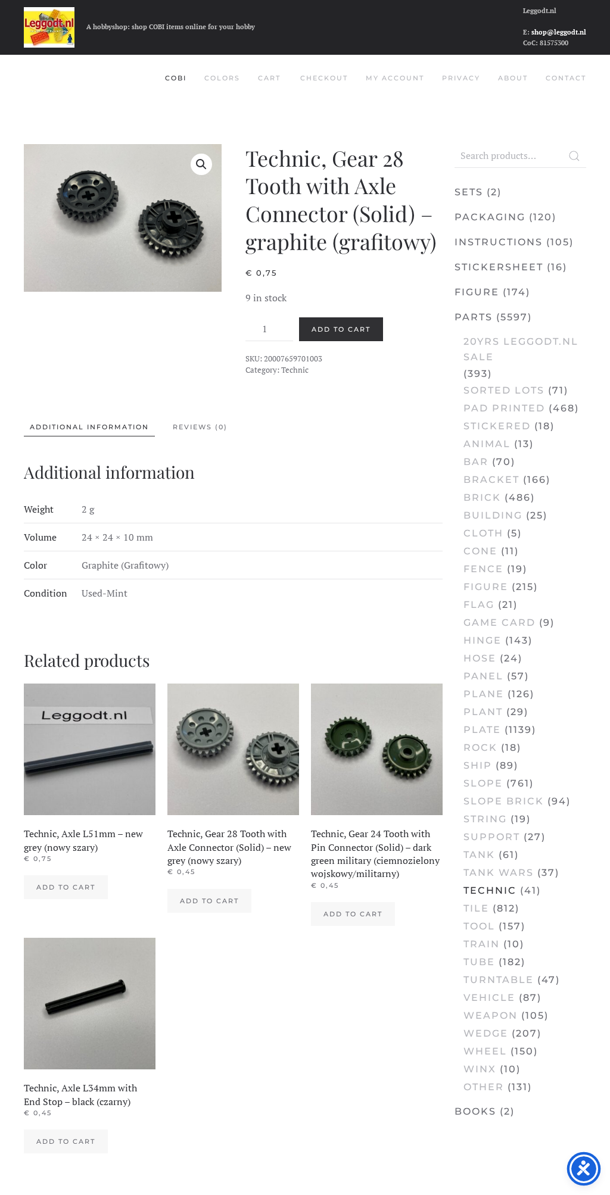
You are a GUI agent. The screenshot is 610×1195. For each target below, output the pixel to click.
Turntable (498, 979)
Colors (222, 78)
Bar (475, 461)
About (513, 78)
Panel (483, 676)
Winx (479, 1069)
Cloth (483, 533)
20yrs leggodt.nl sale (520, 349)
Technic (295, 369)
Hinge (482, 640)
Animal (487, 444)
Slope (483, 783)
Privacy (461, 78)
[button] (201, 164)
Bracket (491, 479)
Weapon (490, 1015)
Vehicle (489, 997)
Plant (483, 711)
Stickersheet (499, 267)
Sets (469, 192)
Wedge (485, 1033)
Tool (479, 926)
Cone (480, 551)
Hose (479, 658)
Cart (269, 78)
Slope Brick (503, 801)
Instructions (499, 242)
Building (492, 515)
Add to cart (341, 329)
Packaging (490, 217)
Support (491, 837)
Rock (480, 747)
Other (483, 1087)
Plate (482, 729)
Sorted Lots (503, 390)
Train (481, 944)
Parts (474, 317)
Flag (478, 604)
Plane (483, 694)
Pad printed (504, 408)
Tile (476, 908)
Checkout (324, 78)
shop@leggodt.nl (558, 32)
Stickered (497, 426)
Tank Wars (498, 872)
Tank (479, 854)
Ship (477, 765)
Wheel (485, 1051)
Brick (482, 497)
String (485, 819)
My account (395, 78)
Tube (479, 962)
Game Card (499, 622)
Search (574, 156)
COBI (175, 78)
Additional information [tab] (89, 427)
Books (475, 1111)
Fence (483, 569)
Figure (477, 292)
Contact (566, 78)
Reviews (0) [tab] (200, 427)
